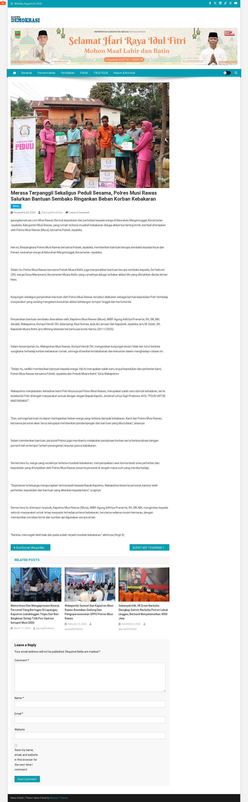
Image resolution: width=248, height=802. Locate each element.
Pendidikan (68, 72)
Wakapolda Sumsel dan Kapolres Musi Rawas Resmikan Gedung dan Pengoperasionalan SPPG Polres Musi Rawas (89, 612)
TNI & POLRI (100, 72)
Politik (84, 72)
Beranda (27, 72)
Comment (22, 660)
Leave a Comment (79, 212)
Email (19, 713)
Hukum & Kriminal (124, 72)
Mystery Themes (59, 798)
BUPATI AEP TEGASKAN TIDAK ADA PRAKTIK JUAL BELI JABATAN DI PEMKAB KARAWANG (151, 547)
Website (20, 729)
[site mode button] (227, 73)
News (16, 206)
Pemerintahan (46, 72)
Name (19, 698)
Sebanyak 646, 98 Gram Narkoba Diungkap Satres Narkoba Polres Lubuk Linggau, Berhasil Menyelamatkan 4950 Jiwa (143, 612)
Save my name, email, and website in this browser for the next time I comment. (26, 759)
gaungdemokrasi (52, 212)
